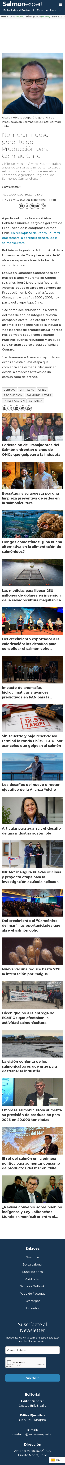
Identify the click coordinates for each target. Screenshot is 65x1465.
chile (42, 389)
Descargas (32, 1301)
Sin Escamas (40, 10)
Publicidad (32, 1279)
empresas (27, 389)
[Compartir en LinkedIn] (32, 206)
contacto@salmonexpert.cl (32, 1434)
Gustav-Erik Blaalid (32, 1405)
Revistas (26, 10)
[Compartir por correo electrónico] (37, 206)
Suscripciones (32, 1272)
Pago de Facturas (32, 1294)
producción (13, 395)
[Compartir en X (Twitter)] (26, 206)
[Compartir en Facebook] (21, 206)
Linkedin (32, 1308)
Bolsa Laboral (12, 10)
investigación (14, 400)
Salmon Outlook (32, 1286)
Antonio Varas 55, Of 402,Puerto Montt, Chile (32, 1453)
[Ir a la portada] (28, 4)
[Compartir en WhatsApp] (43, 206)
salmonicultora (39, 395)
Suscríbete (32, 1378)
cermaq (9, 389)
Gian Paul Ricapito (32, 1420)
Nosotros (55, 10)
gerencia (35, 400)
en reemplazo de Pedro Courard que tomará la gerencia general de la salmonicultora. (31, 238)
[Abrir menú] (60, 4)
